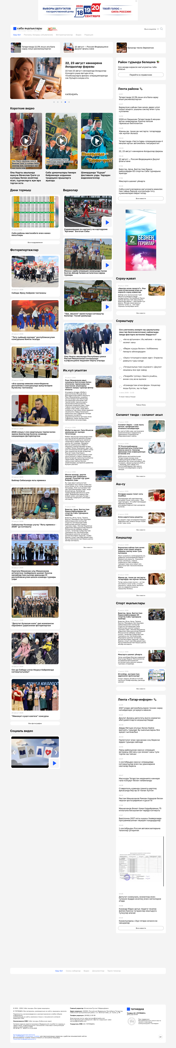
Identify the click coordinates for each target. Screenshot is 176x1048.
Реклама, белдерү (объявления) (38, 35)
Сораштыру (124, 320)
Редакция (88, 35)
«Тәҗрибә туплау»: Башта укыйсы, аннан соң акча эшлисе (140, 377)
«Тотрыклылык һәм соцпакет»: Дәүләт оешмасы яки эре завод (142, 368)
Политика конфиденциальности (24, 1039)
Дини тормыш (20, 190)
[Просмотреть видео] (26, 140)
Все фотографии (35, 723)
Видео (78, 35)
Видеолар (70, 190)
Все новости (88, 547)
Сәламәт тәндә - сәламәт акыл (139, 414)
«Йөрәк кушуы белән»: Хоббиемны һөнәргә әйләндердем (140, 350)
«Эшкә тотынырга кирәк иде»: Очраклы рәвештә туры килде (143, 359)
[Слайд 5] (69, 102)
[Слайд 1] (54, 102)
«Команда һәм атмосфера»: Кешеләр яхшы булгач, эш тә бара (141, 386)
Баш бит (17, 35)
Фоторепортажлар (64, 35)
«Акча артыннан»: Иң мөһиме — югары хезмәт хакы (142, 341)
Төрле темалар (114, 971)
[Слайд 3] (61, 102)
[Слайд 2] (57, 102)
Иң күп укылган (75, 370)
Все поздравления (35, 242)
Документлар (98, 971)
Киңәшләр (124, 537)
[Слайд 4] (65, 102)
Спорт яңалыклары (130, 603)
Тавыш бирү (141, 405)
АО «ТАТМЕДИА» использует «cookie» (26, 1036)
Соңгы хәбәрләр (73, 971)
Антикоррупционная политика (24, 1035)
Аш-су (120, 483)
